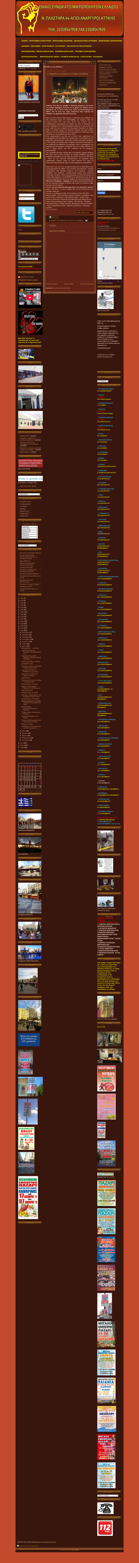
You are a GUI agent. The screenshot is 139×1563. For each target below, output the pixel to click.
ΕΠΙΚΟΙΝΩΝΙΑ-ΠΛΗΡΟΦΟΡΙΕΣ (110, 41)
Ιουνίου (24, 646)
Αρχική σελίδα (68, 284)
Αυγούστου (25, 641)
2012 (21, 630)
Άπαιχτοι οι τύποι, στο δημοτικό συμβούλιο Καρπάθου (31, 667)
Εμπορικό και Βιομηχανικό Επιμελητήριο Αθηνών (28, 570)
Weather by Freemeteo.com (24, 760)
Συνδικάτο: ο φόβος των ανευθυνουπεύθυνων (27, 439)
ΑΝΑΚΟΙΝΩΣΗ (24, 452)
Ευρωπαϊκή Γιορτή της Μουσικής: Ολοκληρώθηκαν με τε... (31, 652)
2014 (21, 626)
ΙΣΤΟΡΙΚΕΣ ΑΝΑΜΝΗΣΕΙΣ (107, 83)
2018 (21, 616)
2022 (21, 607)
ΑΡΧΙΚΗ (24, 41)
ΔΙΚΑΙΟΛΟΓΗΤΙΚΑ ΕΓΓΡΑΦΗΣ (85, 41)
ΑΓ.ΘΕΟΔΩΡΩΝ (25, 504)
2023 (21, 605)
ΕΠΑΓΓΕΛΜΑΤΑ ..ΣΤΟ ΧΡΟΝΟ (54, 46)
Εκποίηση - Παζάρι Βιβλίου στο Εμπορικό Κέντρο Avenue (31, 695)
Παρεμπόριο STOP (26, 586)
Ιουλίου (24, 644)
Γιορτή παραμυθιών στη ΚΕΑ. (31, 661)
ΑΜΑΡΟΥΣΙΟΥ (24, 511)
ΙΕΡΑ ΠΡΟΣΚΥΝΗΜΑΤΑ (106, 80)
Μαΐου (24, 731)
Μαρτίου (24, 735)
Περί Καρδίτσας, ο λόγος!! (30, 684)
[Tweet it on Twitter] (54, 217)
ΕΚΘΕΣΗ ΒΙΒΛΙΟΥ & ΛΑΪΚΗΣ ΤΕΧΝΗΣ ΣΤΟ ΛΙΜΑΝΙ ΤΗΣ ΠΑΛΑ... (31, 702)
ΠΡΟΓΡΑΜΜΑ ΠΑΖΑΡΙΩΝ (62, 41)
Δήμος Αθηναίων (25, 561)
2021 (21, 610)
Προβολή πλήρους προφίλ (29, 280)
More (20, 230)
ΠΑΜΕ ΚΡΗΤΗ (24, 436)
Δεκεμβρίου (25, 632)
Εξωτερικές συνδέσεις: (30, 524)
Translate (33, 68)
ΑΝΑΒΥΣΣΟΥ (24, 516)
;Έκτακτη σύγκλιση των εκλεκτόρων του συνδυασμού (29, 443)
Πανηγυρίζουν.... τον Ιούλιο (30, 648)
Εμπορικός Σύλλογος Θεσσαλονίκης (26, 581)
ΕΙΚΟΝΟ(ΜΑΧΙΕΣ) (28, 51)
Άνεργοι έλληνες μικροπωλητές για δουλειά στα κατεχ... (31, 721)
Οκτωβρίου (25, 637)
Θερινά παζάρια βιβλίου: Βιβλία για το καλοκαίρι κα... (31, 687)
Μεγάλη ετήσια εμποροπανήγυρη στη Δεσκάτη (29, 708)
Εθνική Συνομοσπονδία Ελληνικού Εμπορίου (27, 564)
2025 (21, 600)
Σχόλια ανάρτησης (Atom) (62, 288)
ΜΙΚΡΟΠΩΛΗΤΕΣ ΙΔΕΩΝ (49, 57)
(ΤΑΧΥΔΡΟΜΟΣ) (51, 209)
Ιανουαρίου (25, 740)
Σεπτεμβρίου (26, 639)
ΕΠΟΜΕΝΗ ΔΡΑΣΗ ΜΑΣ (64, 51)
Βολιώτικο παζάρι (27, 724)
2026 (21, 598)
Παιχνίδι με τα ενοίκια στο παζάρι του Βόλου (30, 674)
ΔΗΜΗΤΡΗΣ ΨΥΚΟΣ (27, 277)
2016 (21, 621)
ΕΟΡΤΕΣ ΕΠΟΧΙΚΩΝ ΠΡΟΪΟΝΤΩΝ (106, 77)
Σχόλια (23, 198)
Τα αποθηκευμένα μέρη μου (109, 281)
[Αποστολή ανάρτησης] (86, 220)
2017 (21, 619)
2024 (21, 603)
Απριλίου (25, 733)
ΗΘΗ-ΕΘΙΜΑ (36, 46)
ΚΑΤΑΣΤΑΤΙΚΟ (86, 57)
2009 (21, 747)
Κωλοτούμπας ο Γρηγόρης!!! (30, 699)
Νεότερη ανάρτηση (51, 284)
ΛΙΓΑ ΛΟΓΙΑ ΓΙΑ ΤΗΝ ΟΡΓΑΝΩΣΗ (79, 46)
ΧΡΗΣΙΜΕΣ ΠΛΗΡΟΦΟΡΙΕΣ (85, 51)
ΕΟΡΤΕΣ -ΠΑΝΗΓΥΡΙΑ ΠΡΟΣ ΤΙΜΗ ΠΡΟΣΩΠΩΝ (108, 73)
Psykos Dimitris (75, 1550)
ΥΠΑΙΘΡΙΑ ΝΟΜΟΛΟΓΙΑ (69, 57)
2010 (21, 745)
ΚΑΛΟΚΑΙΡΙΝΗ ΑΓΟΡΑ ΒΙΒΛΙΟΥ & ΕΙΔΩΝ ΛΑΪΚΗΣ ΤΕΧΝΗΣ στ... (31, 657)
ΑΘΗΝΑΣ (23, 509)
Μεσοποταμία (26, 678)
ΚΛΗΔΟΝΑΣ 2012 (27, 664)
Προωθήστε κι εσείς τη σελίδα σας (27, 186)
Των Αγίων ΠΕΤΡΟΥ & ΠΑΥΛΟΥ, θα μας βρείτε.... (31, 670)
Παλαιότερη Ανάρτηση (87, 284)
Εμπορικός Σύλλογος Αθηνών (29, 574)
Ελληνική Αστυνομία (26, 567)
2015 (21, 623)
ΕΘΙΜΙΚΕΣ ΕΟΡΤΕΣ (105, 67)
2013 (21, 628)
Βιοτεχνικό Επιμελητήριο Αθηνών (30, 553)
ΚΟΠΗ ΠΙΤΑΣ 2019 (105, 65)
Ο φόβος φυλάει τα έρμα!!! (30, 692)
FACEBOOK (98, 57)
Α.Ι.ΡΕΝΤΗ (23, 506)
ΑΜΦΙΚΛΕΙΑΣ (24, 514)
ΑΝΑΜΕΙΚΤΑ (103, 85)
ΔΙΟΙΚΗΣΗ (25, 46)
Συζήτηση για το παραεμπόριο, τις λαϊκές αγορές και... (31, 727)
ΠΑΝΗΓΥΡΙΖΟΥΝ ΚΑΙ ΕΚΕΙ (108, 70)
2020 (21, 612)
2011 (21, 743)
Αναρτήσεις (24, 195)
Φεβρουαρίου (26, 738)
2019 (21, 614)
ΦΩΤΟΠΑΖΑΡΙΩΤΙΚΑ (29, 57)
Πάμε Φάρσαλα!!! (27, 690)
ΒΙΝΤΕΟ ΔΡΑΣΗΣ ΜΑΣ (45, 51)
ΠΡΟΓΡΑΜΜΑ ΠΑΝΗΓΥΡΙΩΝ (40, 41)
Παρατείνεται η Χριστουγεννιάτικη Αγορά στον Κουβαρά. (30, 448)
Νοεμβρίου (25, 634)
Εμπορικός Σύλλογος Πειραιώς (29, 584)
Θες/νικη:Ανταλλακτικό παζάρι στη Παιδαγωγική (31, 681)
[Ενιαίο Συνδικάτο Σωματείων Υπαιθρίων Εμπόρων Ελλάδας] (24, 184)
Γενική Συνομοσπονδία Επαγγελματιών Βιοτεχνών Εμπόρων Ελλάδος (28, 557)
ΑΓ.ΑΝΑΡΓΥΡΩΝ (25, 502)
